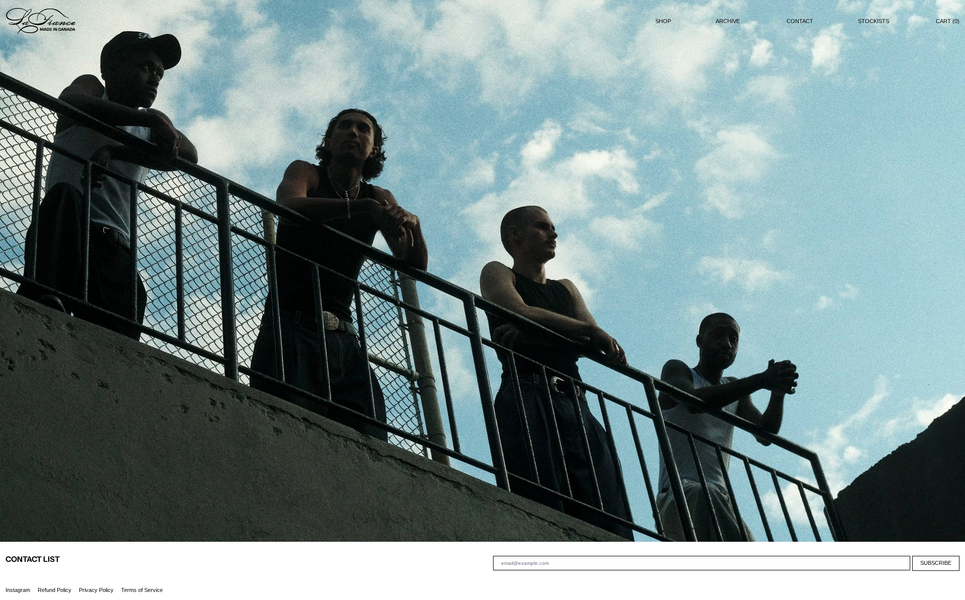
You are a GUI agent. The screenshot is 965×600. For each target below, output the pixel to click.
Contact (800, 21)
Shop (663, 21)
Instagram (18, 590)
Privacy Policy (96, 590)
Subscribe (935, 563)
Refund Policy (54, 590)
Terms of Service (142, 590)
